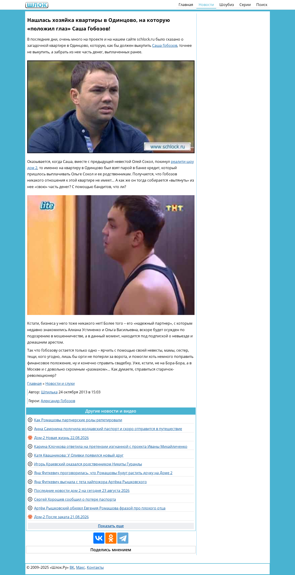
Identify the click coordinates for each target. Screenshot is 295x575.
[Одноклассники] (110, 538)
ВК (72, 567)
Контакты (95, 567)
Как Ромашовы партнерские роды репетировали (78, 419)
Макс (80, 567)
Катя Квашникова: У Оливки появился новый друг (79, 455)
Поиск (261, 4)
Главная (186, 4)
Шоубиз (226, 4)
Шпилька (49, 392)
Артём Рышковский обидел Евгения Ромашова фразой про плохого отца (99, 508)
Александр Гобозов (58, 400)
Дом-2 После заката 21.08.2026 (61, 516)
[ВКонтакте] (98, 538)
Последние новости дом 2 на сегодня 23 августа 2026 (82, 490)
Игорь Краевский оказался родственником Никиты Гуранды (88, 464)
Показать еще (111, 525)
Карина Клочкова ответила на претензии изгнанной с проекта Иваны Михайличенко (110, 446)
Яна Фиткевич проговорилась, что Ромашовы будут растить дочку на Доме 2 (103, 472)
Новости (206, 4)
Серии (245, 4)
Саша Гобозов (164, 45)
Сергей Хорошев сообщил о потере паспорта (75, 499)
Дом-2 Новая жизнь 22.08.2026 (61, 437)
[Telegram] (122, 538)
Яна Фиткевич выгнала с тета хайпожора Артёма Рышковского (90, 481)
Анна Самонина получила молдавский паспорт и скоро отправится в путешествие (108, 428)
